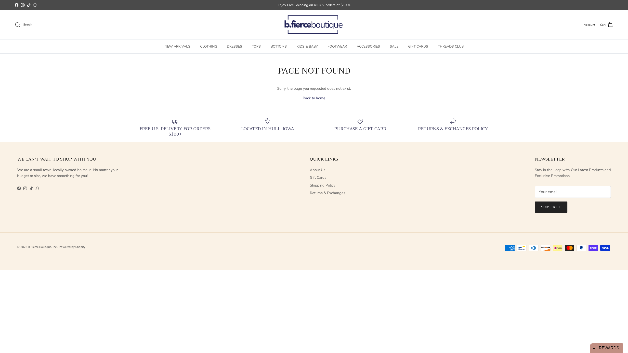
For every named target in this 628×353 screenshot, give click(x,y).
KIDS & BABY (307, 46)
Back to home (314, 98)
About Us (317, 169)
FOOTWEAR (337, 46)
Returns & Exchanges (327, 192)
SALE (394, 46)
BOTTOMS (279, 46)
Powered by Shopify (72, 247)
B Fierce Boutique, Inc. (42, 247)
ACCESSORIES (368, 46)
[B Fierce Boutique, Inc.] (314, 25)
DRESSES (234, 46)
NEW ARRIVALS (177, 46)
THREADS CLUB (451, 46)
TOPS (256, 46)
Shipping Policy (322, 185)
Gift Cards (318, 177)
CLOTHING (208, 46)
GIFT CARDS (418, 46)
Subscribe (551, 207)
